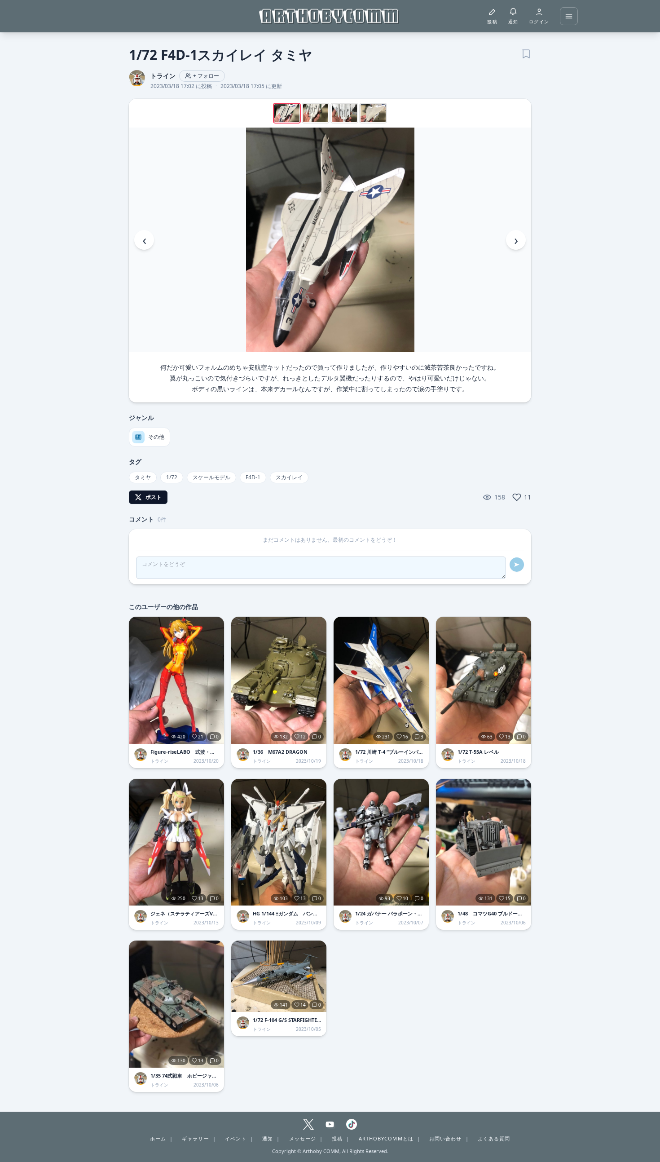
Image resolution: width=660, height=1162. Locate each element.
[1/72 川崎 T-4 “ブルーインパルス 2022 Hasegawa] (381, 680)
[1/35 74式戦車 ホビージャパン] (176, 1004)
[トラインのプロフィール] (140, 754)
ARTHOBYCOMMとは (386, 1138)
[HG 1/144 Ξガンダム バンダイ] (278, 842)
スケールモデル (211, 477)
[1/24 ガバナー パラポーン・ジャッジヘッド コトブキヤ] (381, 842)
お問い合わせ (445, 1138)
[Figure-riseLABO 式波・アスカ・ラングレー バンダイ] (176, 680)
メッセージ (303, 1138)
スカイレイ (289, 477)
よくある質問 (494, 1138)
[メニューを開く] (569, 16)
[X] (308, 1124)
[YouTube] (330, 1124)
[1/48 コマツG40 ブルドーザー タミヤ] (483, 842)
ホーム (158, 1138)
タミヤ (143, 477)
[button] (330, 240)
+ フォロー (206, 76)
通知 (267, 1138)
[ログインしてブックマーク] (525, 53)
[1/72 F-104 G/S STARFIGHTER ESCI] (278, 976)
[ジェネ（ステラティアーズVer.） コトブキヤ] (176, 842)
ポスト (153, 497)
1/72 (171, 477)
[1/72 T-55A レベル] (483, 680)
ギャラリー (195, 1138)
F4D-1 (253, 477)
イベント (235, 1138)
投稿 (337, 1138)
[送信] (517, 564)
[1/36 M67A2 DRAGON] (278, 680)
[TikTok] (351, 1124)
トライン (163, 75)
